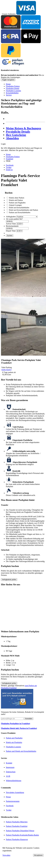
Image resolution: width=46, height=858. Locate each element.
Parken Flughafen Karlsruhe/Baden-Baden (22, 835)
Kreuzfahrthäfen (12, 93)
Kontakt (9, 763)
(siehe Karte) (6, 370)
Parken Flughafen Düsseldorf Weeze (20, 831)
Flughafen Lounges (13, 91)
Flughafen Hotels (12, 88)
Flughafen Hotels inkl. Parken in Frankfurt (19, 728)
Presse (8, 797)
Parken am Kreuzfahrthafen (19, 212)
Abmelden (12, 138)
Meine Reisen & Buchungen (23, 128)
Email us (9, 170)
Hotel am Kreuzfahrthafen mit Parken (23, 210)
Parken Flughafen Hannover (17, 839)
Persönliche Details (18, 131)
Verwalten (6, 855)
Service (9, 95)
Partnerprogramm (12, 801)
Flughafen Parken (13, 86)
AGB (8, 776)
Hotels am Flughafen (14, 742)
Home (8, 84)
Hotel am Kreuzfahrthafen (19, 208)
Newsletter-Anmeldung (15, 792)
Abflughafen (11, 217)
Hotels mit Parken (16, 200)
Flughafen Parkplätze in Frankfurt (15, 723)
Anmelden (28, 719)
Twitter (8, 167)
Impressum (10, 767)
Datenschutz (10, 772)
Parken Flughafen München (16, 822)
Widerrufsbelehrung (13, 781)
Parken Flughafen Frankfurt (16, 826)
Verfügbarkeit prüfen (9, 579)
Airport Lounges (15, 205)
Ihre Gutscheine (16, 134)
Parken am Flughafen (17, 203)
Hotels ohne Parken (16, 198)
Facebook (9, 165)
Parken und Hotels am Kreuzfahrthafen (21, 751)
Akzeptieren (38, 855)
